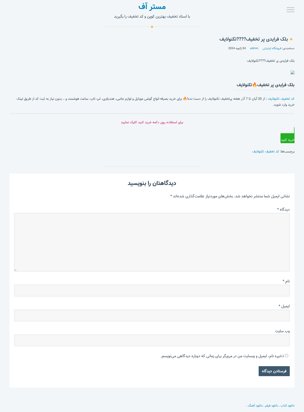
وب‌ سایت (282, 331)
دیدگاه (283, 209)
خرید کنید (287, 140)
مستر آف (152, 6)
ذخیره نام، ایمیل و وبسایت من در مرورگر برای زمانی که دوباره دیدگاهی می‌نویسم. (222, 356)
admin (254, 48)
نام (286, 281)
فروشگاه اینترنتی (272, 48)
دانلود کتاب (287, 405)
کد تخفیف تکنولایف (281, 99)
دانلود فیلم (271, 405)
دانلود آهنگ (255, 405)
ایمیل (284, 306)
